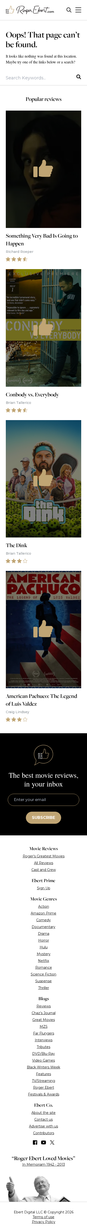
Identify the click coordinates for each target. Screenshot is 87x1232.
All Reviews (43, 863)
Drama (43, 933)
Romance (43, 967)
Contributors (43, 1133)
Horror (43, 940)
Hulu (44, 947)
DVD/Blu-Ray (43, 1053)
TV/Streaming (43, 1081)
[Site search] (69, 10)
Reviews (43, 1006)
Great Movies (43, 1020)
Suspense (43, 981)
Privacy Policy (43, 1222)
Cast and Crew (43, 870)
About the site (43, 1113)
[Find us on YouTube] (43, 1142)
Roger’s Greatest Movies (44, 856)
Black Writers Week (43, 1067)
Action (43, 906)
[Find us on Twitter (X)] (52, 1142)
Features (43, 1074)
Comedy (43, 920)
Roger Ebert (43, 1087)
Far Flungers (43, 1033)
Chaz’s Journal (44, 1013)
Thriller (43, 988)
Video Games (43, 1060)
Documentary (43, 927)
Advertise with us (43, 1126)
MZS (44, 1026)
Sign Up (43, 888)
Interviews (43, 1040)
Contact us (43, 1119)
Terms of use (43, 1217)
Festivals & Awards (43, 1094)
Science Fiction (43, 974)
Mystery (44, 954)
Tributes (43, 1047)
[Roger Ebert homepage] (30, 10)
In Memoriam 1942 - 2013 (43, 1164)
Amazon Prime (43, 913)
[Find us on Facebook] (35, 1142)
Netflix (43, 961)
